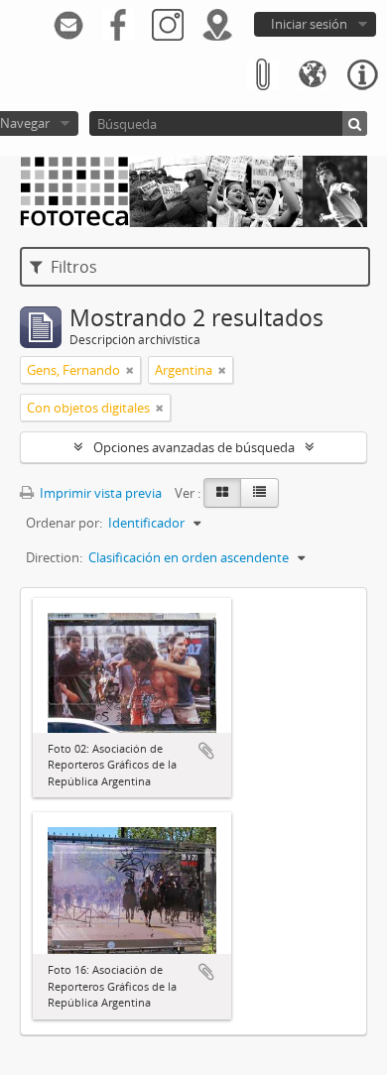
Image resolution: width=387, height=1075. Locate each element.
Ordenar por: (64, 523)
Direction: (54, 557)
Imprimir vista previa (99, 493)
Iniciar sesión (309, 24)
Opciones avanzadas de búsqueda (194, 447)
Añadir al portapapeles (206, 751)
